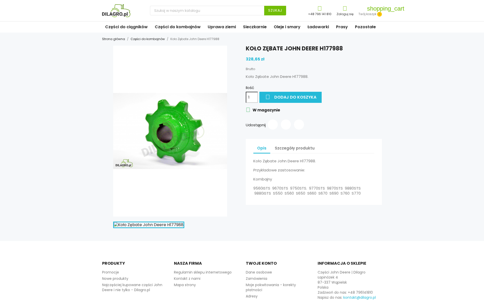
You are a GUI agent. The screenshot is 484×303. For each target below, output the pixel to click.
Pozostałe (365, 27)
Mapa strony (185, 284)
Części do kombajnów (178, 27)
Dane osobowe (259, 272)
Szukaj (275, 10)
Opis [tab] (261, 148)
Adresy (252, 296)
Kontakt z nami (187, 278)
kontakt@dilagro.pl (359, 297)
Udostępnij (273, 124)
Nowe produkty (115, 278)
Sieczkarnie (255, 27)
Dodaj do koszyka (290, 97)
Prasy (342, 27)
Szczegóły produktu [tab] (295, 148)
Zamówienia (256, 278)
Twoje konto (261, 263)
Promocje (110, 272)
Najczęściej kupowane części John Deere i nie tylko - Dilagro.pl (132, 287)
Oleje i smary (287, 27)
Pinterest (299, 124)
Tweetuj (286, 124)
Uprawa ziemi (222, 27)
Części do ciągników (126, 27)
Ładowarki (318, 27)
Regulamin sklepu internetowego (203, 272)
